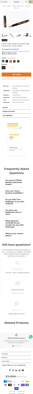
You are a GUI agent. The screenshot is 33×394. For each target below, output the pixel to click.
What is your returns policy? (14, 235)
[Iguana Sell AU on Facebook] (10, 370)
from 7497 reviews (13, 128)
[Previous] (3, 22)
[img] (17, 126)
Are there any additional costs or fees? (13, 212)
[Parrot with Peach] (3, 61)
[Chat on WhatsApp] (31, 337)
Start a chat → (16, 310)
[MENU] (1, 2)
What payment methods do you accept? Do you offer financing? (14, 224)
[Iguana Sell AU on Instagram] (13, 370)
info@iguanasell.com (17, 293)
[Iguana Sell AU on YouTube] (22, 370)
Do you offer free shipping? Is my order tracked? (14, 202)
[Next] (29, 22)
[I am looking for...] (26, 2)
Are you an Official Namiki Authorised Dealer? (13, 182)
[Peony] (14, 61)
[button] (4, 144)
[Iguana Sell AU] (16, 2)
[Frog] (7, 61)
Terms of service (20, 391)
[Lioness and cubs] (10, 61)
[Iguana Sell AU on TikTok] (19, 370)
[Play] (16, 22)
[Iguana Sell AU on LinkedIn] (16, 370)
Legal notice (12, 391)
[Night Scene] (18, 61)
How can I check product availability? (14, 192)
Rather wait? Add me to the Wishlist (14, 79)
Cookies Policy (21, 393)
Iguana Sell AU (23, 376)
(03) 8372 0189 (17, 269)
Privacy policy (12, 393)
